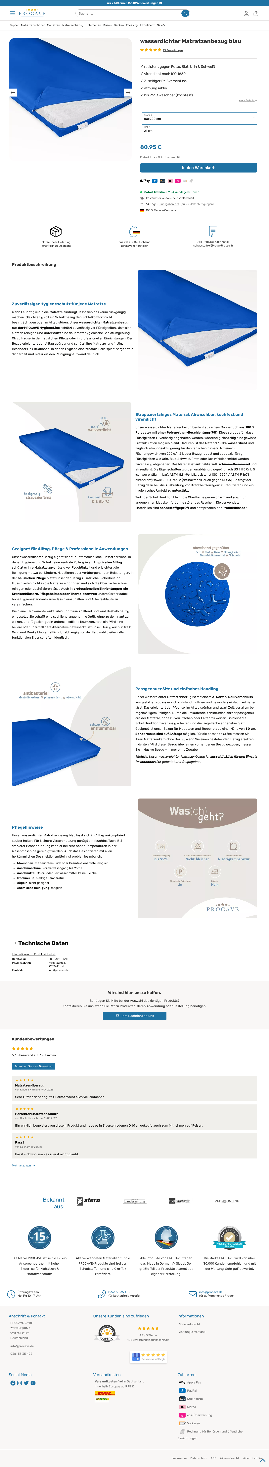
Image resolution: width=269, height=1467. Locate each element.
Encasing (132, 25)
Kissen (107, 25)
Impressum (179, 1458)
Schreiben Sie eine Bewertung (34, 1066)
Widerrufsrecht (189, 1324)
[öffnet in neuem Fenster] (148, 1357)
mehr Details (247, 100)
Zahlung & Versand (192, 1332)
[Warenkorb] (255, 13)
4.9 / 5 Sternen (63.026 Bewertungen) (133, 3)
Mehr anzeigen (21, 1165)
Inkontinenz (147, 25)
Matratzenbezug (72, 25)
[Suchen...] (185, 13)
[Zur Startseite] (32, 12)
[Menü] (13, 13)
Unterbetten (93, 25)
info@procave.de (210, 1292)
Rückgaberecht (169, 204)
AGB (213, 1458)
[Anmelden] (246, 13)
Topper (14, 25)
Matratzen (53, 25)
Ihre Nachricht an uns (137, 1016)
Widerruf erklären (253, 1458)
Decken (119, 25)
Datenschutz (198, 1458)
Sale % (161, 25)
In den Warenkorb (198, 168)
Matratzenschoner (33, 25)
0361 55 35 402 (119, 1292)
